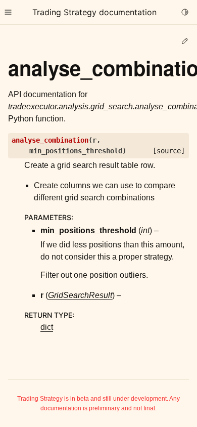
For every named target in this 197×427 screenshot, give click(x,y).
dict (46, 327)
